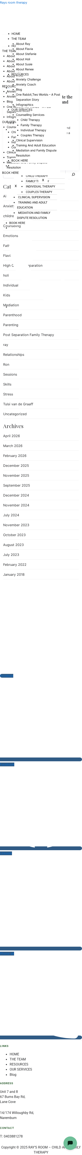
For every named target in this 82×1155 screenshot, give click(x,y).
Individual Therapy (33, 130)
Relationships (13, 354)
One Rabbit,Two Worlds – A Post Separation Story (38, 97)
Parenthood (12, 315)
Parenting (10, 325)
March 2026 (12, 446)
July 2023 (11, 555)
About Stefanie (26, 54)
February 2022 (14, 564)
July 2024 (11, 515)
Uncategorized (15, 414)
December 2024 (16, 495)
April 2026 (11, 436)
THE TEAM (9, 51)
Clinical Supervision (34, 197)
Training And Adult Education (32, 205)
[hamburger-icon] (7, 45)
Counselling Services (30, 114)
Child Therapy (30, 120)
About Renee (25, 69)
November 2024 (16, 505)
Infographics (24, 104)
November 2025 (16, 475)
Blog (10, 101)
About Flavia (24, 49)
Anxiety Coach (26, 84)
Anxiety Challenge (28, 79)
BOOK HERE (17, 223)
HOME (16, 33)
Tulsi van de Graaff (18, 404)
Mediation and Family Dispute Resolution (33, 215)
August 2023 (13, 545)
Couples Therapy (32, 135)
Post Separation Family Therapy (28, 335)
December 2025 (16, 465)
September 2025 (16, 485)
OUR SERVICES (21, 109)
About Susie (24, 64)
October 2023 (14, 535)
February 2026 (14, 456)
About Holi (23, 59)
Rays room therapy (13, 2)
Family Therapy (31, 125)
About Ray (23, 44)
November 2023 (16, 525)
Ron (6, 364)
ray (5, 345)
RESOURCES (11, 86)
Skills (7, 384)
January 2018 (14, 574)
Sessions (10, 374)
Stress (8, 394)
